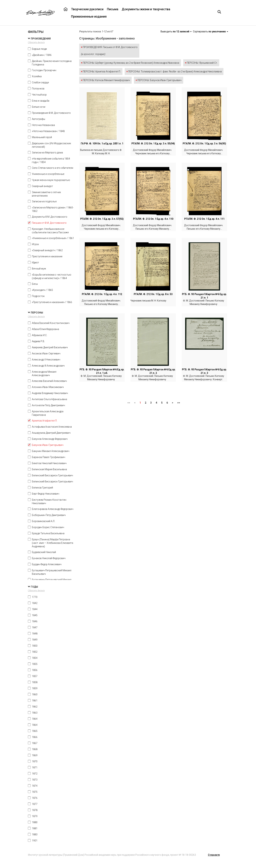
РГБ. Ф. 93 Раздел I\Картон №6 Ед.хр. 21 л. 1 (204, 296)
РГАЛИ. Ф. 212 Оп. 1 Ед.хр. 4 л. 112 (102, 294)
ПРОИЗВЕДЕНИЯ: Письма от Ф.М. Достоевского (109, 50)
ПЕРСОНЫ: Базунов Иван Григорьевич (158, 80)
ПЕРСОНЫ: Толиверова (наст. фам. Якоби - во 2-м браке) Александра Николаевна (174, 71)
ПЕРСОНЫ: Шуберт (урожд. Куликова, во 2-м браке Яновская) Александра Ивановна (130, 62)
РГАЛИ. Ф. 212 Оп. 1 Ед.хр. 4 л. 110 (153, 218)
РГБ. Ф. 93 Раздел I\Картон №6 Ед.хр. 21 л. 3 (204, 371)
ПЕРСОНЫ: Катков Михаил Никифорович (105, 80)
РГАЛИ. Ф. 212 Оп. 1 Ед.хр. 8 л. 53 (153, 294)
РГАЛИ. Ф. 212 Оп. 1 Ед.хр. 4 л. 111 (204, 218)
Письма (112, 9)
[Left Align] (219, 12)
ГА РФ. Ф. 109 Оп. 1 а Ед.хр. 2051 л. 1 (102, 143)
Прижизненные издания (89, 16)
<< (128, 402)
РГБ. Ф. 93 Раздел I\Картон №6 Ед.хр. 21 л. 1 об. (102, 371)
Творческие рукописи (87, 9)
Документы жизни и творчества (146, 9)
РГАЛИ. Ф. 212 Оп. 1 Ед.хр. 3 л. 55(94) (153, 143)
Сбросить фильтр (36, 42)
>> (178, 402)
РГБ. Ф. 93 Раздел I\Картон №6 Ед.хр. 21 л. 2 (153, 371)
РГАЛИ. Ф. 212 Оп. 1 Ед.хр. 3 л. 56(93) (204, 143)
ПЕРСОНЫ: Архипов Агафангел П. (101, 71)
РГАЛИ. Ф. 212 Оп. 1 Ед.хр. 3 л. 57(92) (102, 218)
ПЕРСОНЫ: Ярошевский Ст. (201, 62)
